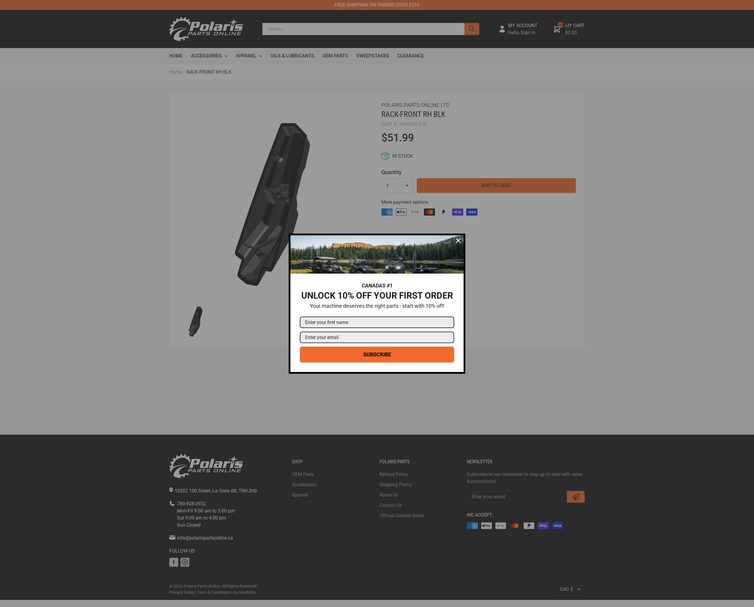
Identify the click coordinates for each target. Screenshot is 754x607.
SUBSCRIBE (377, 354)
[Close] (458, 241)
